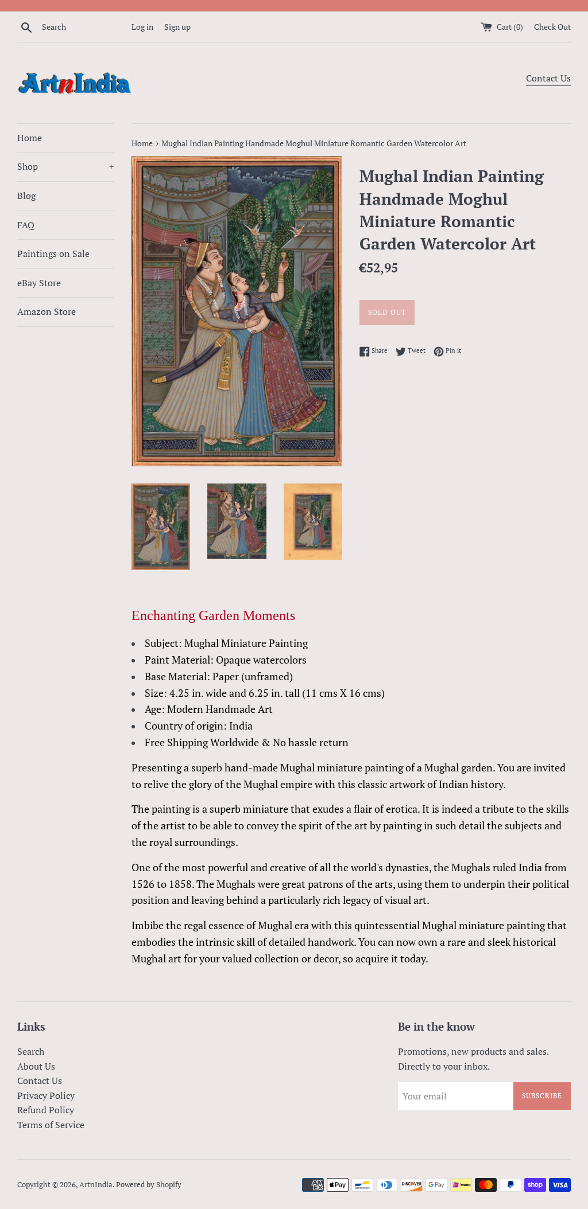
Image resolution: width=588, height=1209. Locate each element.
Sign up (177, 26)
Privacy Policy (46, 1095)
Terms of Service (50, 1124)
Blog (26, 195)
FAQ (25, 225)
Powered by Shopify (148, 1185)
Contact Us (548, 78)
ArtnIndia (96, 1185)
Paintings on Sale (53, 253)
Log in (142, 26)
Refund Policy (45, 1109)
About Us (36, 1066)
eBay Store (39, 282)
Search (30, 1051)
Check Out (552, 26)
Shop (65, 166)
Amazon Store (46, 311)
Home (29, 137)
